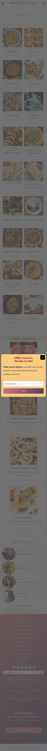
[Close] (42, 357)
